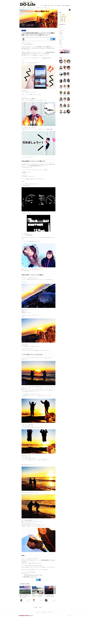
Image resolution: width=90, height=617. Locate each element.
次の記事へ (40, 607)
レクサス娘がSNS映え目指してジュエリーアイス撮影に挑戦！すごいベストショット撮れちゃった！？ (37, 7)
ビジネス (61, 34)
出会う (52, 5)
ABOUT (38, 612)
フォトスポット (62, 39)
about (63, 5)
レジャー (61, 46)
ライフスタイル (62, 30)
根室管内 (61, 21)
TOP (19, 7)
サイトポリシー (50, 612)
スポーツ (61, 37)
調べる (55, 5)
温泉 (60, 40)
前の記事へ (35, 607)
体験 (60, 41)
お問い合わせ (67, 5)
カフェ (61, 27)
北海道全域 (62, 16)
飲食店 (61, 43)
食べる (42, 5)
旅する (45, 5)
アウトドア (61, 36)
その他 (61, 14)
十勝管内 (23, 7)
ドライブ (61, 26)
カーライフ (61, 47)
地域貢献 (61, 33)
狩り (60, 28)
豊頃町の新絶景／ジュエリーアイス (30, 576)
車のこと (59, 5)
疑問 (60, 31)
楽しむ (49, 5)
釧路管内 (61, 19)
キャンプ (61, 44)
